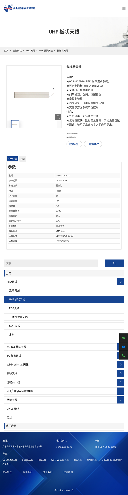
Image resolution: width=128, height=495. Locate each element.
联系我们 (74, 144)
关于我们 (47, 472)
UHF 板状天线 (46, 50)
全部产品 (17, 50)
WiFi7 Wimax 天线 (17, 364)
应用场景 (7, 472)
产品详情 (12, 158)
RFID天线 (30, 50)
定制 (11, 335)
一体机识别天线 (18, 317)
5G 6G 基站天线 (16, 347)
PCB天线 (14, 308)
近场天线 (14, 290)
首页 (6, 50)
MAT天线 (14, 326)
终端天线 (12, 400)
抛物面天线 (13, 382)
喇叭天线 (12, 373)
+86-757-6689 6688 (105, 447)
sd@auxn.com (64, 447)
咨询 (22, 158)
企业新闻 (27, 472)
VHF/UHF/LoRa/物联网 (20, 391)
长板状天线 (62, 50)
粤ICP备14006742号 (64, 490)
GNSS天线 (13, 409)
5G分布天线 (14, 356)
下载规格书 (93, 144)
